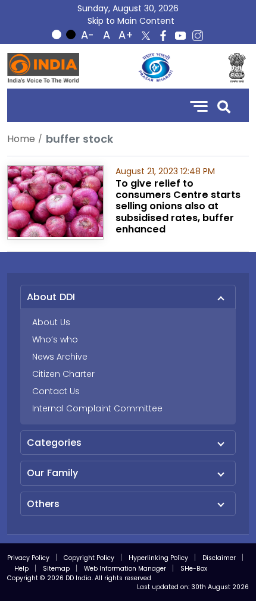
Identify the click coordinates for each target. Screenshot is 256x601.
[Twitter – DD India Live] (146, 36)
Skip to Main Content (131, 21)
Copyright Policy (89, 557)
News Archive (60, 357)
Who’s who (55, 339)
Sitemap (56, 568)
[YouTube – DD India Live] (180, 36)
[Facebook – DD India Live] (163, 36)
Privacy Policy (28, 557)
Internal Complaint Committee (97, 408)
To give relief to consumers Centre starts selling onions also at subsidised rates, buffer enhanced (178, 206)
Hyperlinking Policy (158, 557)
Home (21, 139)
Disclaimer (219, 557)
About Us (51, 322)
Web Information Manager (125, 568)
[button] (223, 105)
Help (21, 568)
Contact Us (56, 391)
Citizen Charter (63, 374)
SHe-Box (193, 568)
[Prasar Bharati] (155, 68)
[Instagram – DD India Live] (198, 36)
